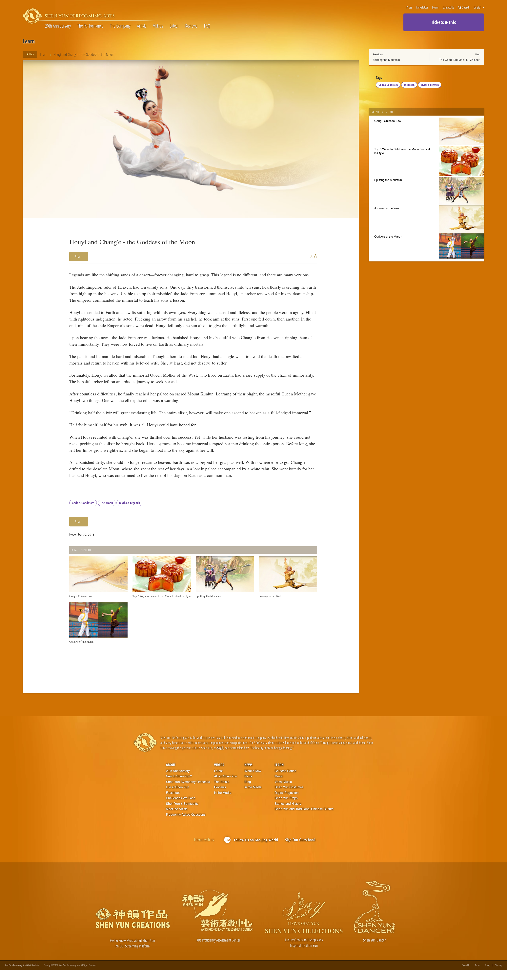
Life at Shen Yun (177, 787)
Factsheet (173, 792)
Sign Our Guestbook (300, 839)
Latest (174, 26)
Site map (498, 965)
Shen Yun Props (286, 798)
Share (78, 256)
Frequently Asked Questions (186, 814)
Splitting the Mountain (386, 60)
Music (279, 776)
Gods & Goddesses (83, 503)
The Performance (90, 26)
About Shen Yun (225, 776)
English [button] (478, 7)
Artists (142, 26)
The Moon (106, 503)
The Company (120, 26)
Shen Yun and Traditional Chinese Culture (304, 809)
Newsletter (422, 7)
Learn (435, 7)
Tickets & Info (443, 22)
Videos (158, 26)
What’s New (252, 771)
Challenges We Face (180, 798)
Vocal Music (283, 782)
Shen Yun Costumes (289, 787)
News (248, 764)
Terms (477, 965)
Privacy (487, 965)
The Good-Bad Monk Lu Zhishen (459, 60)
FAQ (207, 26)
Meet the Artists (177, 809)
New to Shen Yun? (179, 776)
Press (409, 7)
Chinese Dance (285, 771)
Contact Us (448, 7)
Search (466, 7)
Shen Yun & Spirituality (182, 803)
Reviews (191, 26)
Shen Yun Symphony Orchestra (188, 782)
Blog (247, 782)
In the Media (222, 792)
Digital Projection (287, 792)
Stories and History (288, 803)
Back (31, 54)
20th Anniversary (58, 26)
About (170, 764)
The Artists (221, 782)
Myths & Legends (129, 503)
